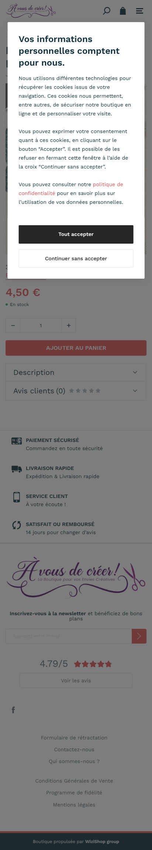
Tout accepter (76, 234)
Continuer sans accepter (76, 259)
